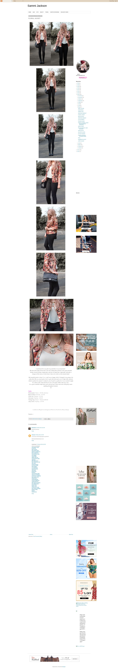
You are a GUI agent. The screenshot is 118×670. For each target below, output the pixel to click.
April (79, 143)
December (80, 95)
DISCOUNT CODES (64, 12)
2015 (78, 92)
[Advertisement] (51, 523)
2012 (78, 151)
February (80, 146)
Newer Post (31, 534)
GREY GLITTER (81, 108)
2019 (78, 86)
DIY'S (37, 12)
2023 (78, 83)
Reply (33, 431)
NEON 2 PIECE (81, 126)
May (79, 107)
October (79, 99)
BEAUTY (42, 12)
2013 (78, 149)
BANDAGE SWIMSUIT (82, 113)
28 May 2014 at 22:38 (41, 427)
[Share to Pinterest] (49, 419)
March (79, 144)
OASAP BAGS (80, 110)
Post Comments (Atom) (37, 536)
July (79, 103)
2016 (78, 91)
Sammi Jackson (37, 5)
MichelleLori (34, 427)
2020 (78, 84)
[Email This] (44, 419)
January (79, 147)
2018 (78, 88)
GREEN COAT (80, 111)
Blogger (64, 666)
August (79, 102)
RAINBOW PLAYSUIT (82, 139)
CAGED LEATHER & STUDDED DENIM (82, 136)
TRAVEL (46, 12)
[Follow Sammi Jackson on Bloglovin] (83, 78)
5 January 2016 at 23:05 (41, 444)
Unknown (33, 434)
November (80, 97)
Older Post (71, 534)
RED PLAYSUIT (81, 116)
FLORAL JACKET (81, 114)
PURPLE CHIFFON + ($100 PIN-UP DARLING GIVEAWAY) (83, 123)
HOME (29, 12)
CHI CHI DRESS (81, 119)
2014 (78, 94)
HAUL (79, 137)
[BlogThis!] (46, 419)
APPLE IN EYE (81, 130)
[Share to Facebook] (48, 419)
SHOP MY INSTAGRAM (54, 12)
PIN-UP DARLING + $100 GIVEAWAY (83, 128)
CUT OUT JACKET (81, 133)
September (80, 100)
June (79, 105)
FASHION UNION (81, 121)
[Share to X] (47, 419)
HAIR (34, 12)
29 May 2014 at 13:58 (40, 434)
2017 (78, 89)
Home (51, 534)
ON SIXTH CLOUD (81, 132)
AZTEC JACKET (81, 141)
